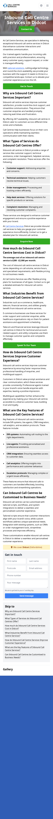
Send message (27, 595)
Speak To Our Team (26, 345)
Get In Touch (26, 86)
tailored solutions (16, 68)
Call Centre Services (14, 226)
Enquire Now (26, 241)
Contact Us (26, 29)
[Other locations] (41, 5)
